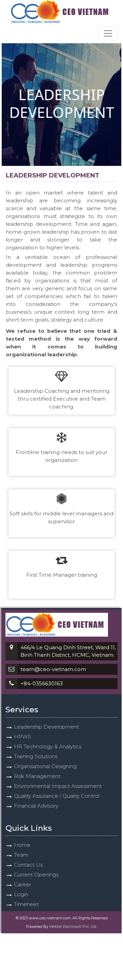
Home (22, 845)
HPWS (22, 736)
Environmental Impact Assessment (58, 786)
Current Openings (36, 874)
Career (22, 884)
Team (21, 855)
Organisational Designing (45, 766)
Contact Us (28, 864)
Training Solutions (35, 756)
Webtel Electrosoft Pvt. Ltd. (73, 926)
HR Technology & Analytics (47, 746)
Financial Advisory (36, 806)
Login (21, 894)
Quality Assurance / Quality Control (56, 796)
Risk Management (37, 776)
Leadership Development (46, 726)
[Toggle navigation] (108, 33)
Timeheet (26, 904)
